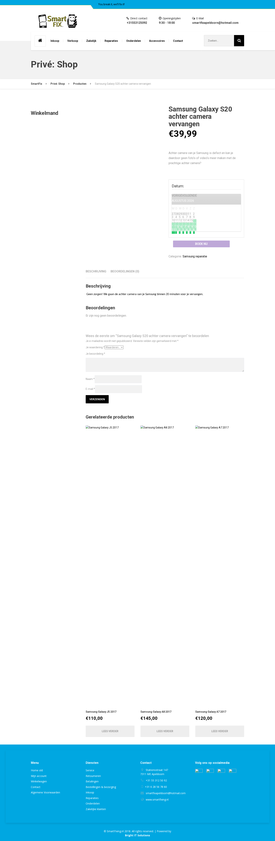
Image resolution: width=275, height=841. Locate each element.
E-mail (90, 388)
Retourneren (93, 776)
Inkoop (55, 40)
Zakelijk (91, 40)
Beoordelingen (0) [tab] (125, 271)
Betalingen (92, 781)
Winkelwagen (39, 781)
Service (90, 770)
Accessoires (157, 40)
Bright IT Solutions (137, 835)
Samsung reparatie (195, 256)
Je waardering (95, 347)
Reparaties (111, 40)
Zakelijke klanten (96, 809)
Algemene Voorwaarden (45, 792)
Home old (37, 770)
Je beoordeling (95, 353)
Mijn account (39, 776)
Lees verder (110, 731)
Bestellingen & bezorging (101, 787)
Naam (90, 379)
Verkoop (72, 40)
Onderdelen (133, 40)
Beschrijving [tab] (96, 271)
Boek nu (201, 244)
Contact (178, 40)
